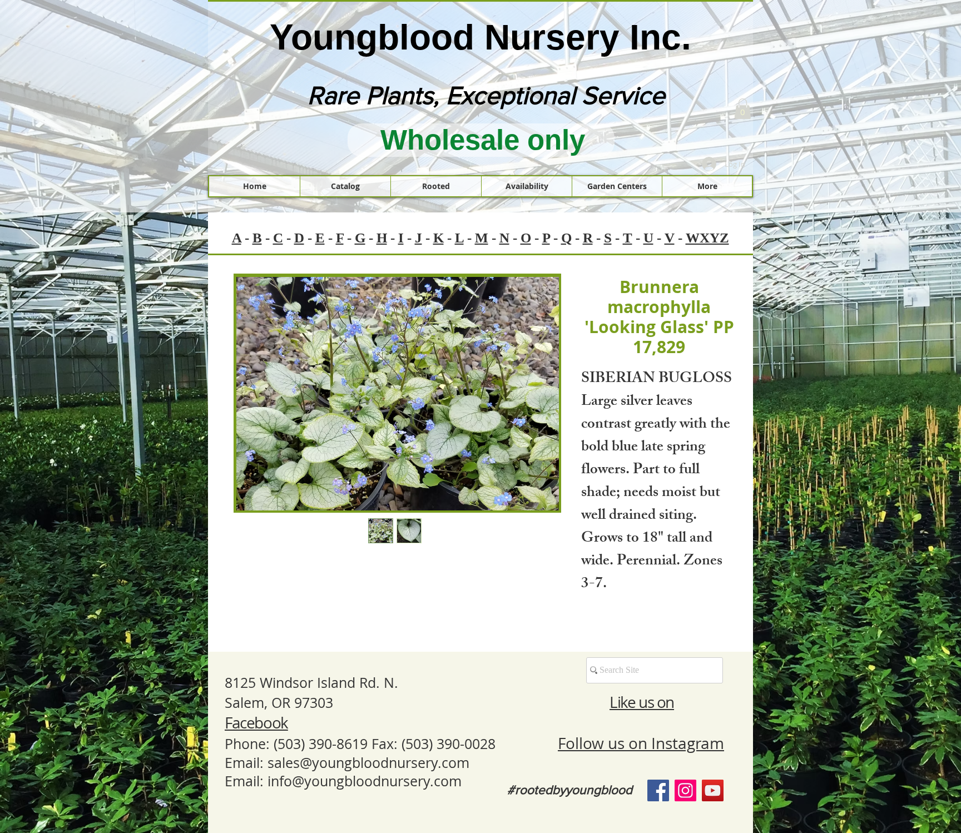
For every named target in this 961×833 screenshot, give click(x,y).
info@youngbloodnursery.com (365, 781)
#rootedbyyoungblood (569, 789)
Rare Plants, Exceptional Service (486, 95)
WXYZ (707, 237)
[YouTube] (713, 790)
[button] (742, 108)
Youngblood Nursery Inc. (480, 37)
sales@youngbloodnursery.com (368, 762)
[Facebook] (658, 790)
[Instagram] (685, 790)
